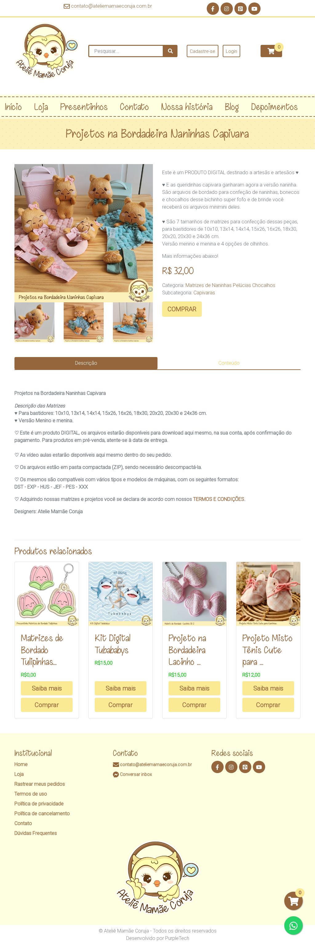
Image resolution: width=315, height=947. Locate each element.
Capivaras (204, 293)
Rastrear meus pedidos (39, 784)
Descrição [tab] (86, 363)
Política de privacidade (39, 804)
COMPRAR (182, 309)
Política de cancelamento (42, 813)
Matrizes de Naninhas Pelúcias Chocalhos (230, 285)
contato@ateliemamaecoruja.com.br (111, 6)
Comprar (47, 705)
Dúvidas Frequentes (35, 833)
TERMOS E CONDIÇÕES (218, 499)
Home (21, 764)
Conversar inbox (135, 774)
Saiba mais (47, 688)
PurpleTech (177, 938)
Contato (23, 823)
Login (231, 51)
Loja (19, 774)
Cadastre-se (202, 51)
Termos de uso (30, 794)
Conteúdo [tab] (229, 363)
